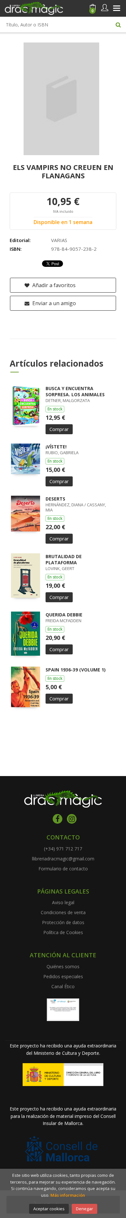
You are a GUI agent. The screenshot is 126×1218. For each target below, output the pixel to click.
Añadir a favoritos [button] (53, 285)
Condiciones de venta (63, 912)
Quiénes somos (63, 966)
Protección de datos (63, 922)
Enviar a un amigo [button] (53, 303)
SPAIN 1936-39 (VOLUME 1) (76, 670)
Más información (67, 1195)
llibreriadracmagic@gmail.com (63, 859)
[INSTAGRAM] (72, 819)
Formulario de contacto (63, 869)
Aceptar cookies (49, 1209)
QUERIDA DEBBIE (64, 615)
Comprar (59, 429)
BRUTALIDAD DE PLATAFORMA (64, 559)
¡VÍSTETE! (56, 447)
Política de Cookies (63, 932)
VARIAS (59, 240)
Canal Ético (63, 986)
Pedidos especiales (63, 976)
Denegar (84, 1209)
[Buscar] (118, 24)
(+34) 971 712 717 (63, 849)
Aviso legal (63, 902)
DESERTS (55, 499)
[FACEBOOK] (57, 819)
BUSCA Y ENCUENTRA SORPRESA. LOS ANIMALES (75, 391)
